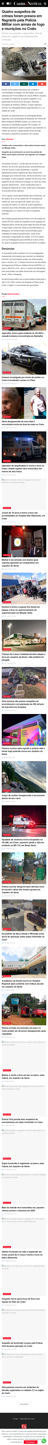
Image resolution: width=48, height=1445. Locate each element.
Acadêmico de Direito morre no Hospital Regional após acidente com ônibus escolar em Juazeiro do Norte (23, 983)
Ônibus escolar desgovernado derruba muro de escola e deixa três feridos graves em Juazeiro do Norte (23, 889)
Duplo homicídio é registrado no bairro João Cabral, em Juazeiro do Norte (23, 1165)
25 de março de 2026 (9, 1169)
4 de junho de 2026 (9, 896)
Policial (7, 328)
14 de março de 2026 (9, 1305)
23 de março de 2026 (9, 1261)
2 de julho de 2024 (8, 44)
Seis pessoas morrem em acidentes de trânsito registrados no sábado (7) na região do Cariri (23, 1390)
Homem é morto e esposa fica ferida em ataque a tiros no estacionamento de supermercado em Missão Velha (21, 609)
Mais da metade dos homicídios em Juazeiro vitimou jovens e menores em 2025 (23, 1209)
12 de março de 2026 (9, 1349)
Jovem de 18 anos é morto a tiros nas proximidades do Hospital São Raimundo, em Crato (23, 515)
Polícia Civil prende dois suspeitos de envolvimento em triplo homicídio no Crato (22, 1121)
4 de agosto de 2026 (9, 383)
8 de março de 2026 (9, 1396)
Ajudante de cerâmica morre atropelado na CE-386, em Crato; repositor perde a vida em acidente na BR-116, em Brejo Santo (23, 842)
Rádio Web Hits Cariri (27, 1419)
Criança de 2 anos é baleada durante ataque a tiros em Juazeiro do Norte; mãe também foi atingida (23, 657)
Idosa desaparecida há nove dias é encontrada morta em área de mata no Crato (23, 423)
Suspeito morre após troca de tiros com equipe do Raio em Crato (21, 1300)
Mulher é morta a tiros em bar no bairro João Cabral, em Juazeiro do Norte (23, 1076)
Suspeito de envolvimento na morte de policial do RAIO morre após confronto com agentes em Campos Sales (23, 154)
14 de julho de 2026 (9, 663)
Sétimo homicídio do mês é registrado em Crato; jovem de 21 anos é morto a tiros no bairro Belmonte (22, 1254)
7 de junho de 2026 (9, 801)
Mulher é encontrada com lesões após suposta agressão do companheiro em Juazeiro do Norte (20, 562)
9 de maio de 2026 (8, 1081)
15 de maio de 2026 (9, 990)
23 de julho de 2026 (9, 616)
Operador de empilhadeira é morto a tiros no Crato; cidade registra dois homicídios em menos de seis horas (23, 468)
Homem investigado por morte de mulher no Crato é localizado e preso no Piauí (23, 379)
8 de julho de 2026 (9, 757)
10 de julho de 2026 (9, 710)
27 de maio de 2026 (9, 943)
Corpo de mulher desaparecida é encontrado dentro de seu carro (23, 797)
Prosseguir (30, 1442)
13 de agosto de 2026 (10, 339)
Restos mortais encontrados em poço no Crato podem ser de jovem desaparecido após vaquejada (24, 1030)
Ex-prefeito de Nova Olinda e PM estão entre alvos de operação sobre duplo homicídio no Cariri (23, 936)
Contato (15, 1419)
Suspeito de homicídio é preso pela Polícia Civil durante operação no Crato (22, 1344)
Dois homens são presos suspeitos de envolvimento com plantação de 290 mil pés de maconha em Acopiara (23, 704)
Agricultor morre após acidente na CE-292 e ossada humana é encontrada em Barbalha (23, 334)
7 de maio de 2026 (8, 1125)
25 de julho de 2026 (9, 475)
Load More (24, 1404)
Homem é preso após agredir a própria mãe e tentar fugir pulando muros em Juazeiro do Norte (23, 751)
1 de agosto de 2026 (9, 428)
